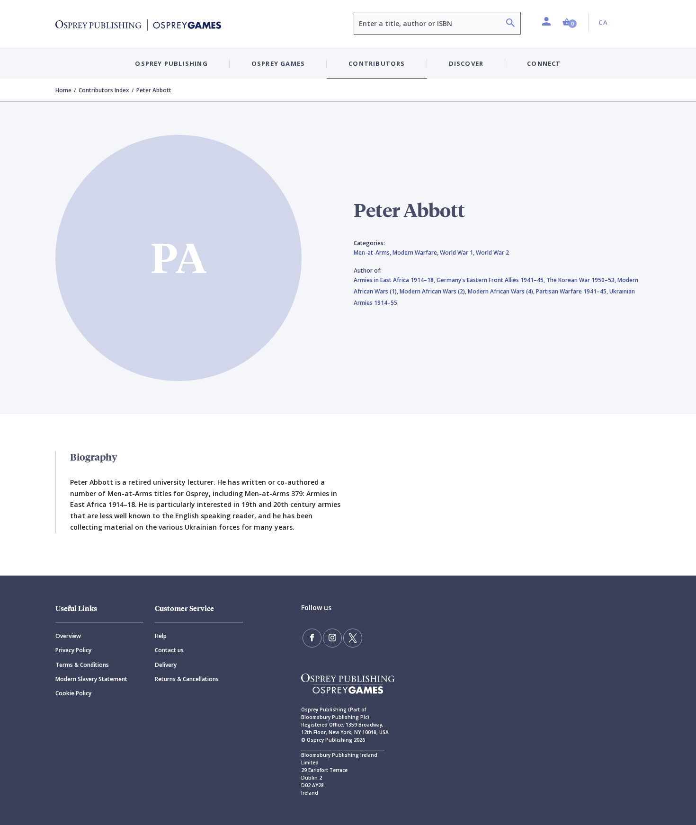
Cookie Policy (73, 693)
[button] (569, 22)
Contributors (376, 63)
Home (63, 90)
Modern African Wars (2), (434, 291)
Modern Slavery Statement (91, 679)
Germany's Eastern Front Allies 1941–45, (491, 280)
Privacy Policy (73, 650)
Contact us (169, 650)
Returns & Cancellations (187, 679)
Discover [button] (466, 63)
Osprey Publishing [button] (171, 63)
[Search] (510, 24)
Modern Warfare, (416, 252)
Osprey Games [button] (278, 63)
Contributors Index (104, 90)
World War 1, (458, 252)
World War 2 (492, 252)
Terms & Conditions (82, 665)
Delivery (166, 665)
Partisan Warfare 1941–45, (572, 291)
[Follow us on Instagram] (332, 638)
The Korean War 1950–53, (581, 280)
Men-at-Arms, (373, 252)
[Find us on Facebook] (312, 638)
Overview (68, 636)
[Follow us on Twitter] (352, 638)
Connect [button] (544, 63)
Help (161, 636)
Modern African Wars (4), (502, 291)
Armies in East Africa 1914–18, (395, 280)
